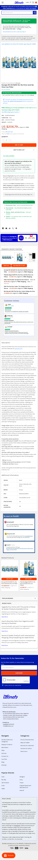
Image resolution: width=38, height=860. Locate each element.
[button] (19, 150)
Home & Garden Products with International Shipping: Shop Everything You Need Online (18, 636)
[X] (13, 228)
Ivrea (2, 785)
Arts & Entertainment (27, 739)
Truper (22, 782)
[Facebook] (3, 228)
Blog (2, 762)
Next (36, 576)
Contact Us (4, 756)
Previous (2, 576)
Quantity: (5, 136)
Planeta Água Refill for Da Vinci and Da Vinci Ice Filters (27, 583)
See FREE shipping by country (11, 112)
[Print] (9, 228)
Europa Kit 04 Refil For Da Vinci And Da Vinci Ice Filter (9, 582)
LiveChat (5, 724)
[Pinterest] (16, 228)
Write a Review (6, 89)
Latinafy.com (18, 348)
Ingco (3, 788)
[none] (19, 62)
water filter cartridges (21, 38)
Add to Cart (9, 579)
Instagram (17, 825)
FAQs (3, 750)
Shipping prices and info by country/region (18, 194)
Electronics (23, 751)
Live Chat (4, 759)
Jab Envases (5, 782)
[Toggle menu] (2, 2)
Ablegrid (22, 777)
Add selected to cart (19, 265)
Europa (18, 83)
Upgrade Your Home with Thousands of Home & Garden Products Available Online (18, 608)
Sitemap (3, 765)
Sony (21, 779)
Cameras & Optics (26, 748)
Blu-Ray (3, 779)
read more (5, 617)
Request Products (6, 744)
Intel (2, 777)
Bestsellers (4, 747)
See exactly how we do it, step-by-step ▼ (14, 31)
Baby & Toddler (25, 742)
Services (3, 753)
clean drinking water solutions (12, 39)
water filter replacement (25, 39)
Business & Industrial (27, 745)
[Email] (6, 228)
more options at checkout (17, 133)
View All (22, 790)
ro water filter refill (11, 38)
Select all (6, 265)
